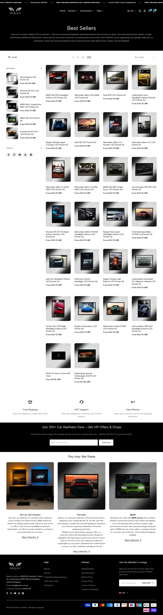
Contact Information (90, 589)
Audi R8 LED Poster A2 (85, 142)
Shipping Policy (88, 569)
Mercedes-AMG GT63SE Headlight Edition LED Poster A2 (86, 234)
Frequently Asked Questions (55, 577)
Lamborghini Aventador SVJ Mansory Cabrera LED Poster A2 (144, 281)
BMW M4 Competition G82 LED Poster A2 (30, 105)
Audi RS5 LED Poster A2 (114, 95)
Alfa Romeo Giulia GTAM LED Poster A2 (114, 327)
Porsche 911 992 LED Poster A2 (29, 92)
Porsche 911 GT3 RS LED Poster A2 (29, 132)
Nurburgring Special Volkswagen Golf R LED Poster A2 (85, 375)
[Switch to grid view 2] (78, 57)
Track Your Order (51, 581)
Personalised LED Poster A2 (28, 78)
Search (47, 569)
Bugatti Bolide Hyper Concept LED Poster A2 (57, 143)
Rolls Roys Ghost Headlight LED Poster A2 (86, 280)
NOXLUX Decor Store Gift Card (58, 374)
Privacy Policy (87, 581)
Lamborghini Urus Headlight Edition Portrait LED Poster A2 (143, 97)
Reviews (47, 573)
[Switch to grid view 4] (89, 57)
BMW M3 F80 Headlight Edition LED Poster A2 (57, 96)
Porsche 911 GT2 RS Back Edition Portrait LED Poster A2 (57, 234)
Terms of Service (89, 585)
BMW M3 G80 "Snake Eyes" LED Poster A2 (113, 188)
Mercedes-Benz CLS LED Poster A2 (143, 143)
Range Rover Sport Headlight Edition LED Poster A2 (113, 234)
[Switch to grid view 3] (83, 57)
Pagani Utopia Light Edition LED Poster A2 (113, 280)
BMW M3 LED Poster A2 (30, 119)
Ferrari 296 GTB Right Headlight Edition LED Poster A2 (56, 328)
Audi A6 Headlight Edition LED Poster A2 (58, 280)
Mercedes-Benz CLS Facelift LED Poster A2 (113, 143)
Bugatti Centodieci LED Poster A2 (85, 327)
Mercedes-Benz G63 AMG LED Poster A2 (86, 96)
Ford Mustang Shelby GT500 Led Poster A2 (142, 233)
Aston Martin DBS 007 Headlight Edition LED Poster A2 (142, 328)
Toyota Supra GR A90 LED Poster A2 (144, 188)
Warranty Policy (88, 573)
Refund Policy (87, 577)
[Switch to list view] (73, 57)
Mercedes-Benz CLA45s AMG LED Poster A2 (57, 188)
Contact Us (48, 585)
